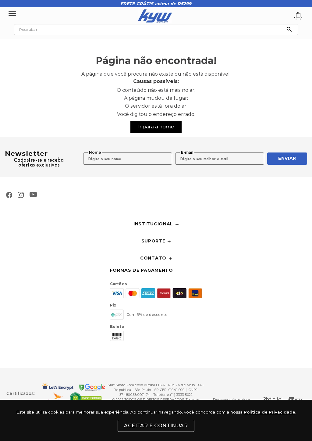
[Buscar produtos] (291, 29)
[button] (156, 224)
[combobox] (156, 29)
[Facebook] (9, 195)
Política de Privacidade (269, 412)
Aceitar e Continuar (156, 425)
